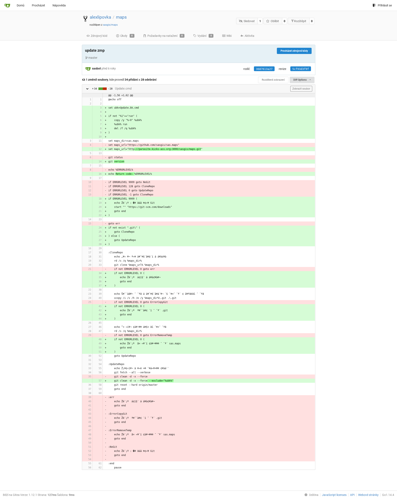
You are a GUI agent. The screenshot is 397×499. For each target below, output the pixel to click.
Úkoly (126, 35)
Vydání (204, 35)
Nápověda (59, 5)
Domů (20, 5)
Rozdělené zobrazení (273, 79)
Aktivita (249, 35)
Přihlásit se (385, 5)
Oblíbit (275, 21)
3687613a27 (264, 69)
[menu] (310, 495)
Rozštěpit (300, 21)
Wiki (229, 35)
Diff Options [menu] (300, 79)
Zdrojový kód (99, 35)
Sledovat (249, 21)
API (352, 495)
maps (121, 17)
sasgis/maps (110, 24)
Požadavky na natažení (165, 35)
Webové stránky (368, 495)
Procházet (38, 5)
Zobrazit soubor (301, 88)
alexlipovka (100, 17)
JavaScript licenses (334, 495)
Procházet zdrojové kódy (294, 50)
